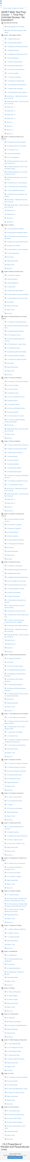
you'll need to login (21, 1155)
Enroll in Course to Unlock (15, 1157)
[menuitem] (1, 3)
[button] (1, 1)
